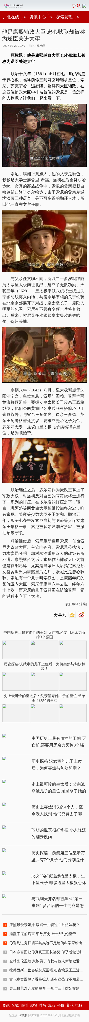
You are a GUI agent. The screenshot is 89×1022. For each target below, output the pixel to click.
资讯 (6, 1005)
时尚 (42, 1005)
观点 (51, 1005)
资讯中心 (37, 17)
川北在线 (11, 17)
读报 (33, 1005)
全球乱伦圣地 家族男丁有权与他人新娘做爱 (44, 961)
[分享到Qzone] (72, 615)
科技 (60, 1005)
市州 (24, 1005)
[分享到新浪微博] (82, 615)
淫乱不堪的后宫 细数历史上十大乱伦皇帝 (42, 934)
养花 (69, 1005)
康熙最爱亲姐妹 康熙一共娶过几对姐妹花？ (44, 925)
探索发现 (64, 17)
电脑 (79, 1005)
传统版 (23, 1015)
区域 (15, 1005)
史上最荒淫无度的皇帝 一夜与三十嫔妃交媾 (44, 988)
